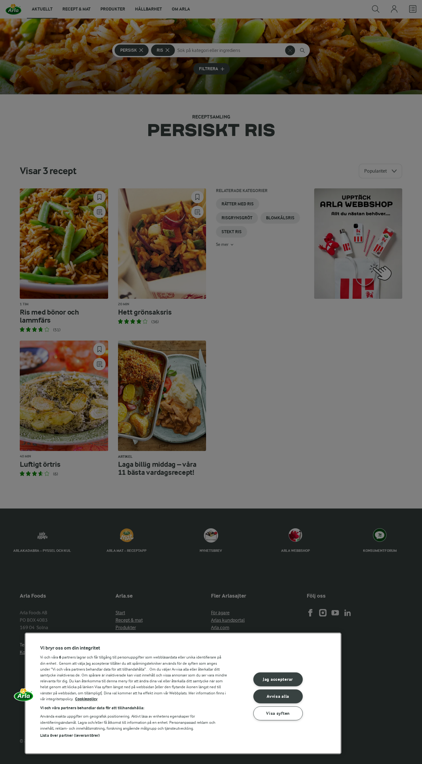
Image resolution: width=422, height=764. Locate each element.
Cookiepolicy (86, 699)
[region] (183, 693)
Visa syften (278, 713)
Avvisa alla (278, 696)
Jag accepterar (278, 679)
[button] (24, 697)
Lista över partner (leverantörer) (70, 735)
